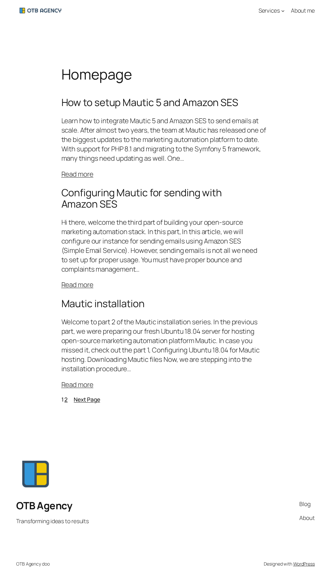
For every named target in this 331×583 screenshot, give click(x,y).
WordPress (304, 564)
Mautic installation (102, 303)
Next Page (87, 399)
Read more (77, 173)
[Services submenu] (282, 10)
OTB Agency (44, 505)
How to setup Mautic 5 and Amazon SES (149, 102)
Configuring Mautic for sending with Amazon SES (141, 198)
